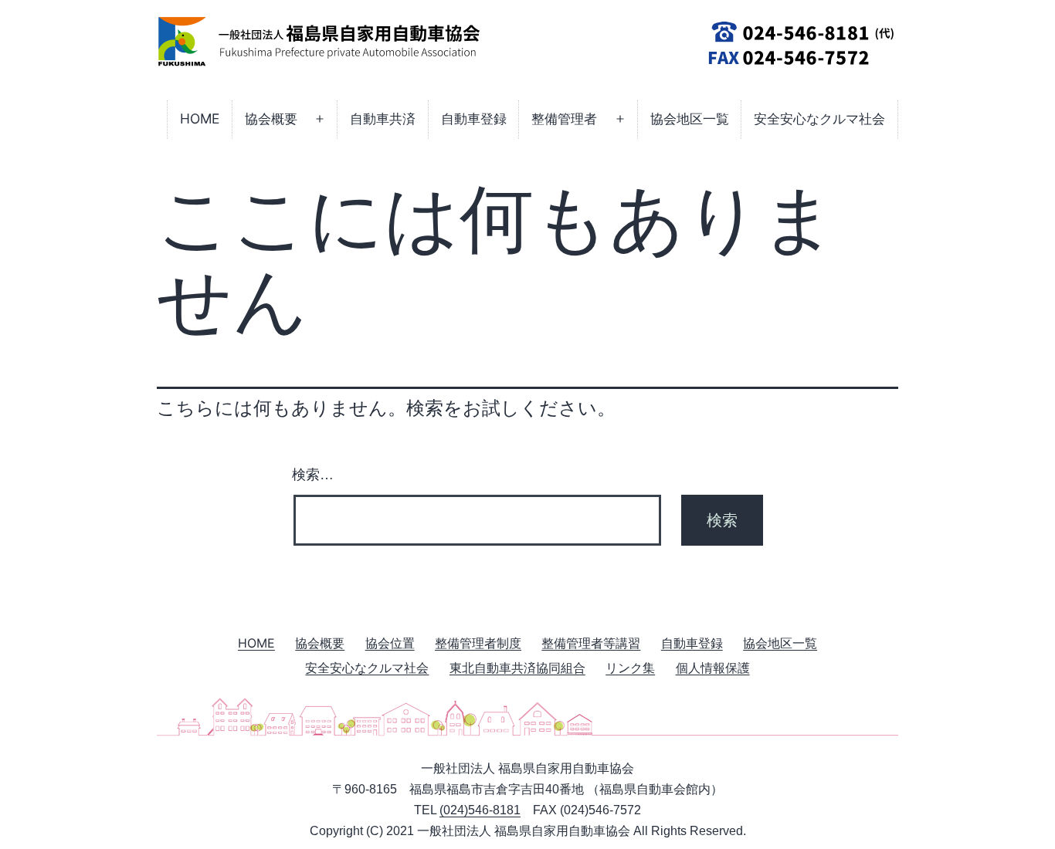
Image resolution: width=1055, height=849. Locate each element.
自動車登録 (474, 118)
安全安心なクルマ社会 (819, 118)
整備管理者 (564, 118)
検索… (313, 474)
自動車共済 (383, 118)
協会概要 (271, 118)
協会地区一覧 (689, 118)
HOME (199, 118)
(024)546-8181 (480, 810)
